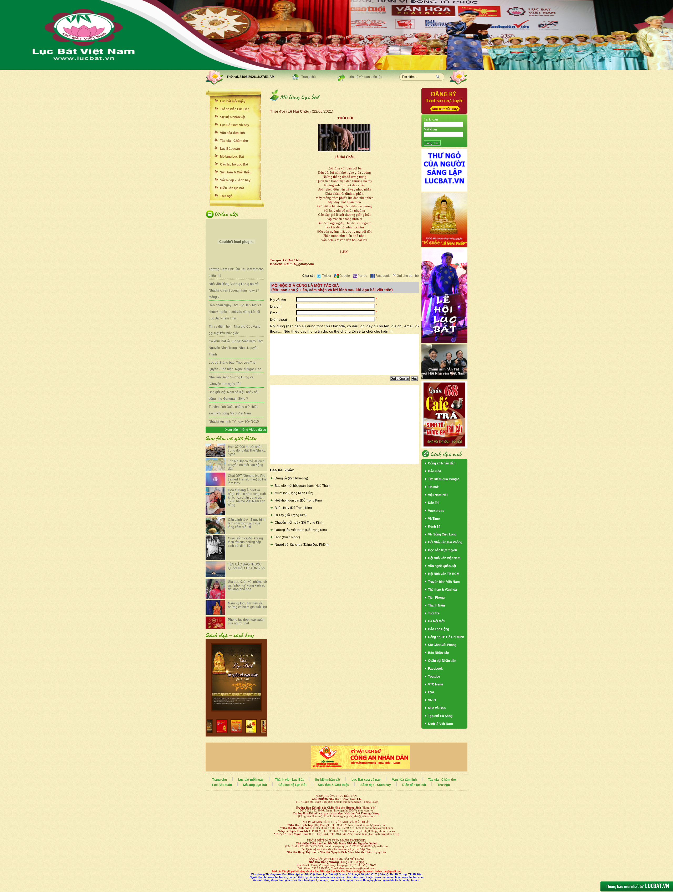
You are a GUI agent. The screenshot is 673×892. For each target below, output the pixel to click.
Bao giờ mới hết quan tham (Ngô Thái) (302, 486)
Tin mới (433, 487)
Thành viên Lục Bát (234, 109)
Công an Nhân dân (441, 463)
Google (344, 276)
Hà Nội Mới (436, 621)
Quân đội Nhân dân (442, 661)
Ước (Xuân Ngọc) (287, 537)
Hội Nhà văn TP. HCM (443, 574)
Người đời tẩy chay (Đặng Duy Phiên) (302, 545)
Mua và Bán (437, 708)
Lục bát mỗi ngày (233, 101)
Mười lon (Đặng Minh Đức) (294, 493)
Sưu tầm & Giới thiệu (235, 172)
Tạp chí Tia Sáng (440, 716)
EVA (431, 692)
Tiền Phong (436, 597)
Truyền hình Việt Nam (444, 582)
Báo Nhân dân (438, 653)
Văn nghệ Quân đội (442, 566)
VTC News (435, 684)
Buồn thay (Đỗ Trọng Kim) (293, 508)
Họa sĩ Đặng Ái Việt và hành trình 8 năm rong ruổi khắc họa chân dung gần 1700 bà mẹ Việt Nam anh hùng (247, 497)
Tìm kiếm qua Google (443, 479)
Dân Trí (433, 503)
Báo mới (434, 471)
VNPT (432, 700)
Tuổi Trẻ (434, 613)
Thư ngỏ (226, 196)
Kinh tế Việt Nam (440, 724)
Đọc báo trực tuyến (442, 550)
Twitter (326, 276)
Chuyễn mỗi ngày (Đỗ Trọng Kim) (299, 522)
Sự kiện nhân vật (232, 117)
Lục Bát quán (230, 149)
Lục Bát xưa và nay (234, 125)
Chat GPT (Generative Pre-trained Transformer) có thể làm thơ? (247, 479)
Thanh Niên (436, 605)
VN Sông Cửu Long (442, 534)
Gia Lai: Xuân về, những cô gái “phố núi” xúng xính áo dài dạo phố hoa (247, 585)
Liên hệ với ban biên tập (365, 77)
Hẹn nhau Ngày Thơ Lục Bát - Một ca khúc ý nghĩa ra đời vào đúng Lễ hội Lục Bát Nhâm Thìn (235, 311)
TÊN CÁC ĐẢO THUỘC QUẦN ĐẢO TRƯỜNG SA (246, 566)
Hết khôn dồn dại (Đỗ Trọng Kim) (298, 500)
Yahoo (362, 276)
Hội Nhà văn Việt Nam (444, 558)
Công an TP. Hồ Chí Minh (446, 637)
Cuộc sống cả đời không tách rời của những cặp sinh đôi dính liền (245, 542)
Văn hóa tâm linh (232, 133)
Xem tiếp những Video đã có (245, 430)
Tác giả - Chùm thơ (234, 141)
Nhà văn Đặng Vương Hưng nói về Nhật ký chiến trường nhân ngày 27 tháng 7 (234, 290)
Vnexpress (436, 511)
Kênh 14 (434, 526)
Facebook (382, 276)
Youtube (434, 676)
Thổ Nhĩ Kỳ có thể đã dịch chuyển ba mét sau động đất (246, 464)
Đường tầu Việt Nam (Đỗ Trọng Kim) (301, 530)
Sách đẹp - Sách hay (235, 180)
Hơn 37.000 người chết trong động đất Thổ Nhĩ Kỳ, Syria (247, 450)
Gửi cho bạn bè (407, 276)
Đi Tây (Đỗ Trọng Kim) (291, 515)
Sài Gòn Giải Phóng (442, 645)
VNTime (434, 518)
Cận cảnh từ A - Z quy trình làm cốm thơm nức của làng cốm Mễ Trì (247, 523)
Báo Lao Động (438, 629)
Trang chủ (308, 77)
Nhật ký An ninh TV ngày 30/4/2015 (234, 421)
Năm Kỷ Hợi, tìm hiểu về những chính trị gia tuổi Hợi (247, 605)
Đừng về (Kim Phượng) (291, 478)
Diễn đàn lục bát (232, 188)
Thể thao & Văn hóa (442, 590)
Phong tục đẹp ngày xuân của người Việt (246, 621)
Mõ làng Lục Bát (232, 156)
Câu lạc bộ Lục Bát (234, 164)
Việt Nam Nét (438, 495)
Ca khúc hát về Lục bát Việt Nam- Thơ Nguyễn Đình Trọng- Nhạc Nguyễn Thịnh (236, 347)
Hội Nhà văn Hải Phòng (445, 542)
